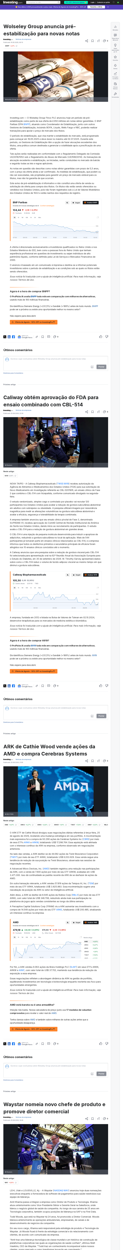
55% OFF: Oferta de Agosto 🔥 (76, 2)
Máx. (39, 217)
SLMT (73, 967)
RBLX (75, 895)
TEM (91, 883)
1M (22, 217)
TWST (14, 857)
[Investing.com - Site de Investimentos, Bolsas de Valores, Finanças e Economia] (12, 2)
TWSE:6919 (63, 483)
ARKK (27, 842)
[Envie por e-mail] (48, 336)
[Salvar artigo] (92, 40)
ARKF (22, 970)
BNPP (27, 124)
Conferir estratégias (47, 206)
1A (31, 217)
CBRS (86, 839)
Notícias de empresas (23, 39)
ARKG (59, 909)
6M (27, 217)
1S (18, 217)
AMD (46, 868)
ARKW (35, 842)
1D (14, 217)
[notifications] (113, 2)
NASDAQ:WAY (61, 1190)
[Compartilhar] (86, 40)
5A (35, 217)
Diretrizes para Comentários (13, 373)
